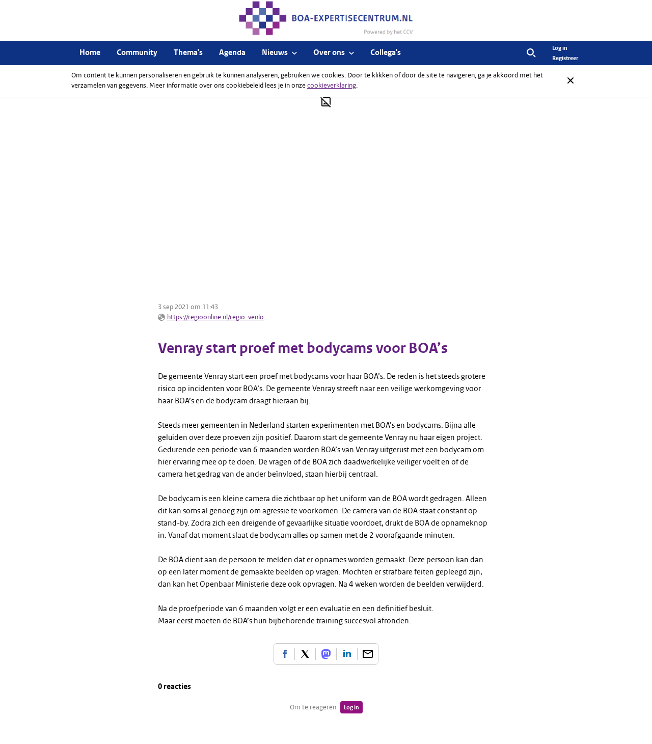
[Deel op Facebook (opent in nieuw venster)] (284, 654)
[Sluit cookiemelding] (570, 80)
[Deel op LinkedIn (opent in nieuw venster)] (347, 654)
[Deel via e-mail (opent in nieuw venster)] (368, 654)
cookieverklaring (331, 85)
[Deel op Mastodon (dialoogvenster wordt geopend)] (326, 654)
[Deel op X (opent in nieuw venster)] (305, 654)
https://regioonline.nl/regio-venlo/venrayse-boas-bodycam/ (218, 317)
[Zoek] (531, 53)
